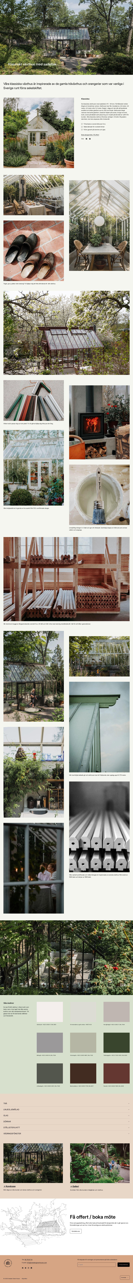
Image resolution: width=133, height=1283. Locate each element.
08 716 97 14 (28, 1259)
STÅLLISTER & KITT (11, 1127)
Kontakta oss (76, 1231)
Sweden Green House (14, 1278)
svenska (123, 1277)
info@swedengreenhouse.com (37, 1262)
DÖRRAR (7, 1121)
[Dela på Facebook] (86, 139)
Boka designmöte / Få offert (90, 135)
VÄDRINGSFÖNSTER (12, 1134)
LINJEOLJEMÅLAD (11, 1109)
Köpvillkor (24, 1278)
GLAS (5, 1115)
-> (9, 1186)
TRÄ (5, 1103)
